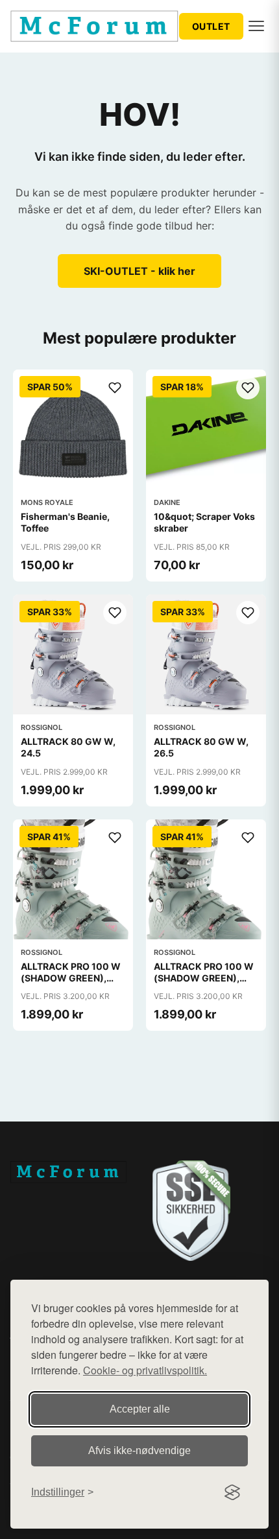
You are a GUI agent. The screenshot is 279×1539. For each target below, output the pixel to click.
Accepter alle (140, 1409)
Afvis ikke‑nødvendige (139, 1450)
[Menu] (256, 26)
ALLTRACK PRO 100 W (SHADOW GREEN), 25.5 (71, 978)
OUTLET (211, 26)
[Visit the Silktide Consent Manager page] (232, 1492)
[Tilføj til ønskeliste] (115, 387)
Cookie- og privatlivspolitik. (145, 1370)
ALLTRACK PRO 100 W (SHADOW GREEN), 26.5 (204, 978)
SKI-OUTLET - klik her (139, 270)
